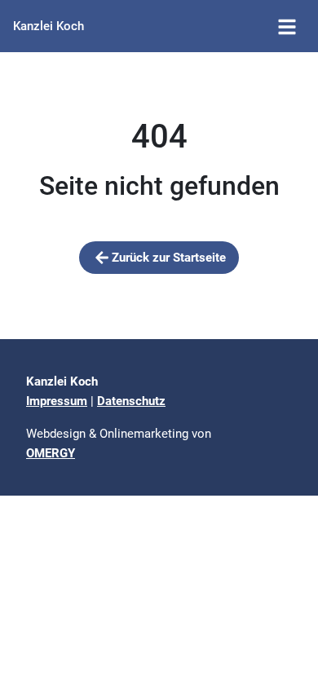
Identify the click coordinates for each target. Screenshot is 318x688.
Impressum (56, 401)
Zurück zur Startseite (169, 257)
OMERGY (50, 453)
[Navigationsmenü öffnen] (287, 26)
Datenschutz (131, 401)
